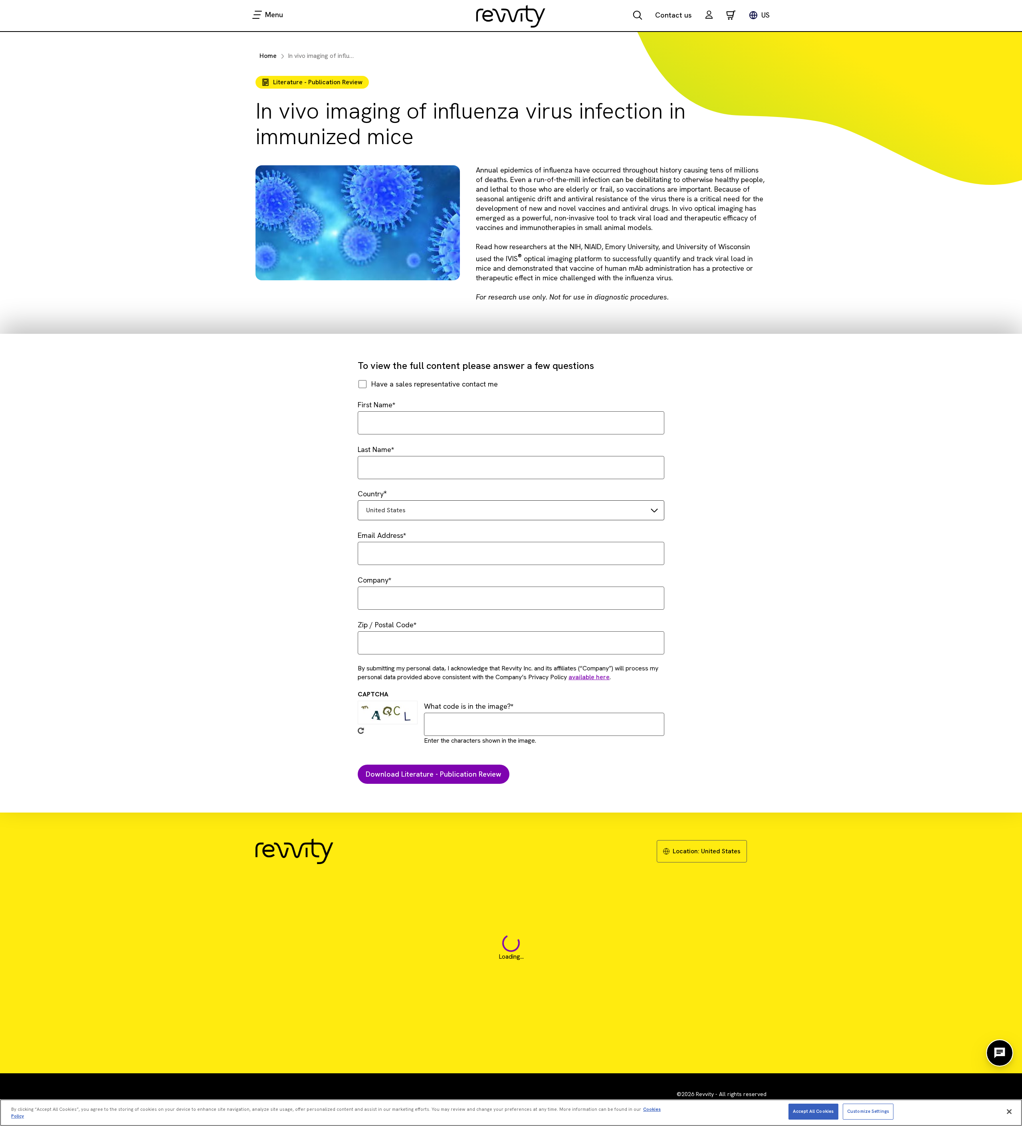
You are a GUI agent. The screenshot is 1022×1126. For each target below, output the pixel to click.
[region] (511, 1112)
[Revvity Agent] (999, 1053)
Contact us (673, 15)
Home (268, 56)
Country (371, 493)
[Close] (1009, 1111)
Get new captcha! (361, 731)
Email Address (380, 535)
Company (373, 580)
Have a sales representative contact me (434, 384)
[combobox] (511, 510)
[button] (709, 15)
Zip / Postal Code (386, 624)
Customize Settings (868, 1111)
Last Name (374, 449)
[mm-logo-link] (511, 16)
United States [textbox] (386, 510)
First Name (375, 404)
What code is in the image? (467, 706)
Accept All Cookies (813, 1111)
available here (589, 677)
